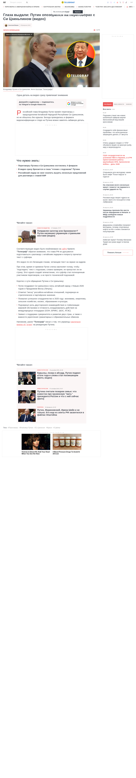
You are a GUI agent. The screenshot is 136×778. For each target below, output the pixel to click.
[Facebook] (107, 2)
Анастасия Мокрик (13, 25)
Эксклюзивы (69, 7)
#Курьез (49, 427)
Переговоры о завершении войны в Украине (22, 7)
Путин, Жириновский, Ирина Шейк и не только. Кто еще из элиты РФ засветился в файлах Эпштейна (60, 412)
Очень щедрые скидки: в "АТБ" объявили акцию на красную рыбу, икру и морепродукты (117, 145)
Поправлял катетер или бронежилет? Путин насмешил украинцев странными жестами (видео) (58, 233)
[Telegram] (114, 2)
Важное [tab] (129, 104)
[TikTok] (126, 2)
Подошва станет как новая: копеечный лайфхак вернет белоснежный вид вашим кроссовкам (114, 118)
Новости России (42, 370)
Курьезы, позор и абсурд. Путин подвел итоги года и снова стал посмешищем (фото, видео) (58, 375)
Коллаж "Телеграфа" (44, 89)
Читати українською (11, 30)
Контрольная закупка (52, 7)
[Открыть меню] (4, 2)
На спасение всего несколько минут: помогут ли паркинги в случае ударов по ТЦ (116, 187)
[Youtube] (117, 2)
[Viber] (111, 2)
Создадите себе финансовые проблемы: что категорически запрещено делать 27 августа (115, 132)
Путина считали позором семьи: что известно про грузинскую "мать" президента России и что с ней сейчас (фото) (58, 395)
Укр (131, 2)
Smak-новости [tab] (119, 104)
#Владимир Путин (26, 427)
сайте (64, 249)
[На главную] (68, 2)
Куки (67, 12)
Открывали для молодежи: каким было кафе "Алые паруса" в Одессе (117, 174)
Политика (40, 407)
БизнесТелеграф (84, 7)
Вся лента (107, 109)
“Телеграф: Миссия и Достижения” (108, 7)
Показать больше (114, 252)
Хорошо (78, 12)
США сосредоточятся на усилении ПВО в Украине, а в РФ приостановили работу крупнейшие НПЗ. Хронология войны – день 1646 (117, 159)
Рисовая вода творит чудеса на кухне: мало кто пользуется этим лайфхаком (116, 200)
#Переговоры (13, 427)
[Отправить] (27, 2)
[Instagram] (123, 2)
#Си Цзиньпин (39, 427)
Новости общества (43, 228)
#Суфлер (56, 427)
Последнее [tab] (108, 104)
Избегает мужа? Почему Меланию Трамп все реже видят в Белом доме (117, 242)
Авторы (132, 7)
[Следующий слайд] (134, 7)
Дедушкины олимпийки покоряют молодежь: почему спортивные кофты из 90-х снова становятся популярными (117, 228)
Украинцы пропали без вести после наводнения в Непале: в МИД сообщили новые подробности (116, 213)
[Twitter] (120, 2)
